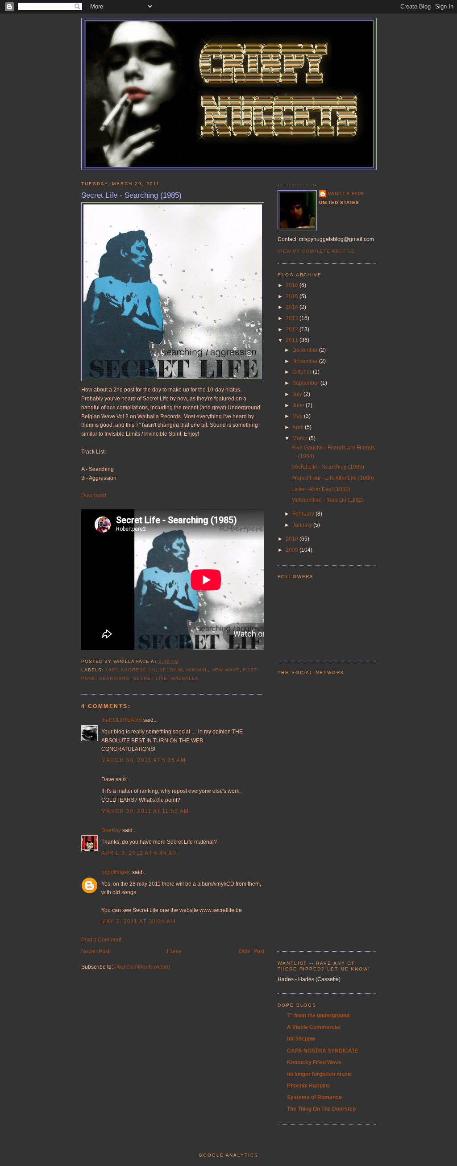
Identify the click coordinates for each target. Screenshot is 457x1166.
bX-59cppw (301, 1039)
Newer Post (95, 951)
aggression (138, 669)
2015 (292, 296)
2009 (292, 550)
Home (174, 951)
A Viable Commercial (314, 1027)
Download (93, 495)
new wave (226, 669)
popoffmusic (116, 872)
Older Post (251, 951)
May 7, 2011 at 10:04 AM (138, 921)
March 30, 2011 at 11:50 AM (145, 811)
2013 (292, 318)
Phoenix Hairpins (308, 1086)
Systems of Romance (314, 1097)
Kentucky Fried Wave (314, 1062)
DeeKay (111, 830)
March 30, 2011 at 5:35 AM (143, 760)
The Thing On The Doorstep (321, 1109)
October (302, 372)
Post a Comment (101, 940)
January (302, 525)
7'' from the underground (318, 1015)
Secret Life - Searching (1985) (131, 195)
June (299, 405)
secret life (150, 678)
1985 (111, 669)
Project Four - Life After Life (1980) (332, 478)
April (298, 427)
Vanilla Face (346, 193)
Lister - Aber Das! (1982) (320, 489)
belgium (171, 669)
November (305, 361)
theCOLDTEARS (121, 720)
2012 (292, 329)
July (297, 394)
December (305, 350)
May (298, 416)
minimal (197, 669)
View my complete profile (316, 251)
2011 (292, 340)
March (300, 438)
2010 (292, 539)
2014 (292, 307)
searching (114, 678)
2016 (292, 285)
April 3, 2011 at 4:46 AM (139, 853)
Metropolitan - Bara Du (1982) (327, 500)
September (306, 383)
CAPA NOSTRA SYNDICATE (322, 1051)
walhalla (185, 678)
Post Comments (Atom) (142, 967)
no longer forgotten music (319, 1074)
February (304, 514)
